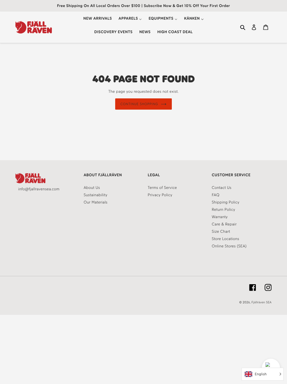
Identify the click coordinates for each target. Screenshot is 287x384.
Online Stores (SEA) (229, 246)
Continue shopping (139, 104)
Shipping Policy (226, 202)
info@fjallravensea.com (38, 189)
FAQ (216, 195)
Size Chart (221, 231)
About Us (92, 187)
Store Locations (225, 238)
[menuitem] (97, 18)
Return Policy (223, 209)
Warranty (220, 216)
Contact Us (222, 187)
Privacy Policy (160, 195)
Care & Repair (224, 224)
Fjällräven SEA (261, 302)
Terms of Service (162, 187)
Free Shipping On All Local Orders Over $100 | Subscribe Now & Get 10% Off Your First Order (143, 5)
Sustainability (96, 195)
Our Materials (96, 202)
